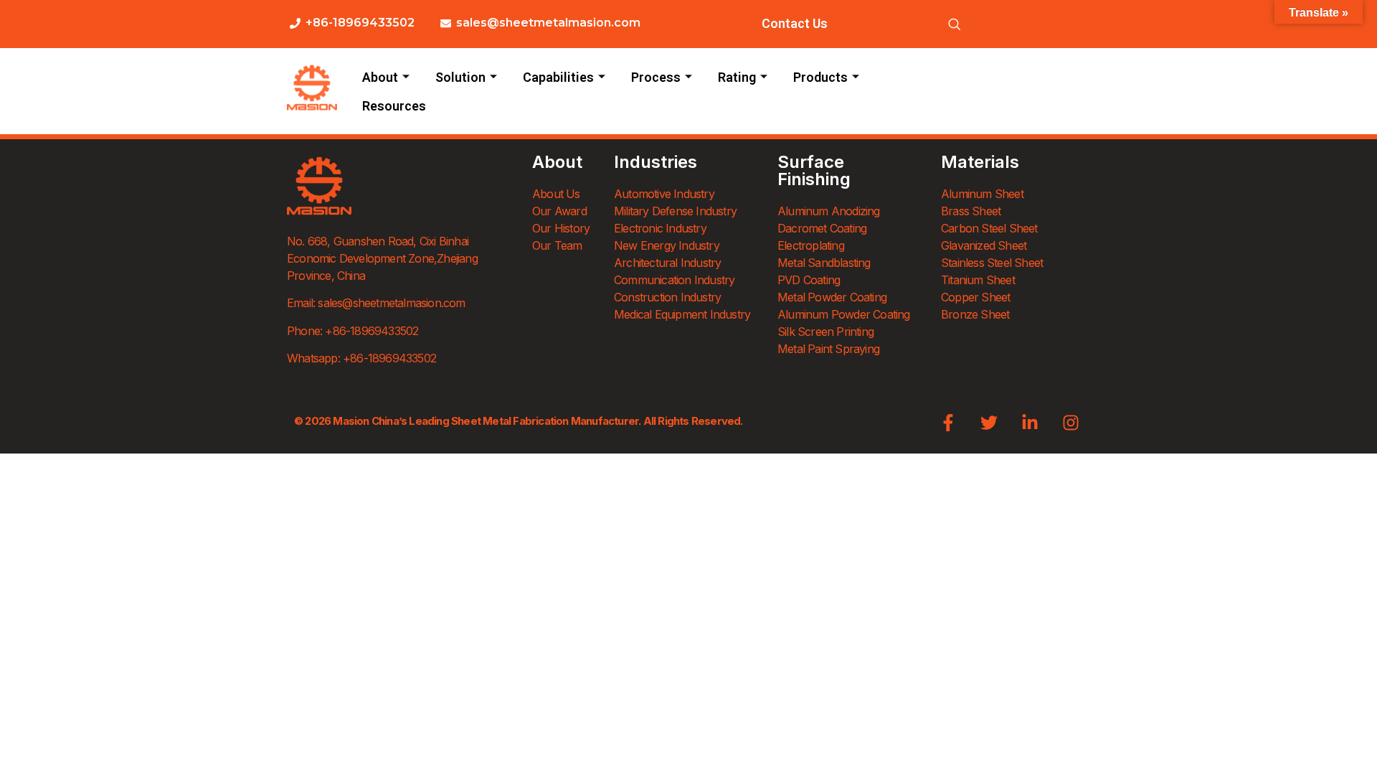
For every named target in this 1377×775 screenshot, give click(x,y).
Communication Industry (674, 280)
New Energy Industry (666, 245)
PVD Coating (808, 280)
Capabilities (558, 77)
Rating (737, 77)
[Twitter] (989, 422)
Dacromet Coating (821, 228)
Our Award (559, 211)
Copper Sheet (975, 297)
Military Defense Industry (675, 211)
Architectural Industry (667, 262)
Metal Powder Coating (831, 297)
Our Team (557, 245)
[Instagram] (1070, 422)
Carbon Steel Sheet (989, 228)
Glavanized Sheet (983, 245)
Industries (655, 161)
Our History (561, 228)
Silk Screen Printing (825, 331)
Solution (460, 77)
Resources (394, 105)
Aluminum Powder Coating (843, 314)
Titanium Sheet (978, 280)
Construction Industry (667, 297)
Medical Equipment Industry (682, 314)
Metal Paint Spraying (828, 349)
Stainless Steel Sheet (992, 262)
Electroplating (810, 245)
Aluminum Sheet (982, 194)
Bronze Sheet (975, 314)
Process (656, 77)
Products (820, 77)
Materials (980, 161)
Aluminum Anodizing (828, 211)
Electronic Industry (660, 228)
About (380, 77)
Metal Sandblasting (824, 262)
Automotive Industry (664, 194)
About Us (556, 194)
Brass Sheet (970, 211)
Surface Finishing (814, 170)
